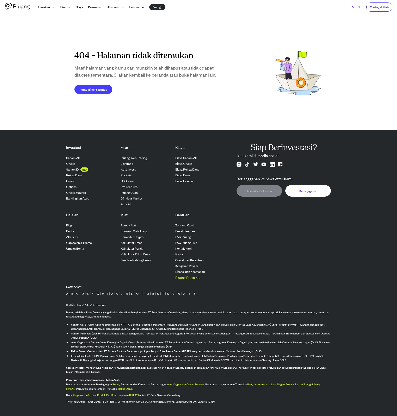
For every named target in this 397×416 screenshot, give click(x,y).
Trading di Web (379, 7)
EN (358, 7)
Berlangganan (308, 191)
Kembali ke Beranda (93, 89)
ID (352, 7)
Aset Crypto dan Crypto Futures (185, 384)
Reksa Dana (125, 389)
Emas (115, 384)
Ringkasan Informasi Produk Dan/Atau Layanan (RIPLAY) (106, 395)
